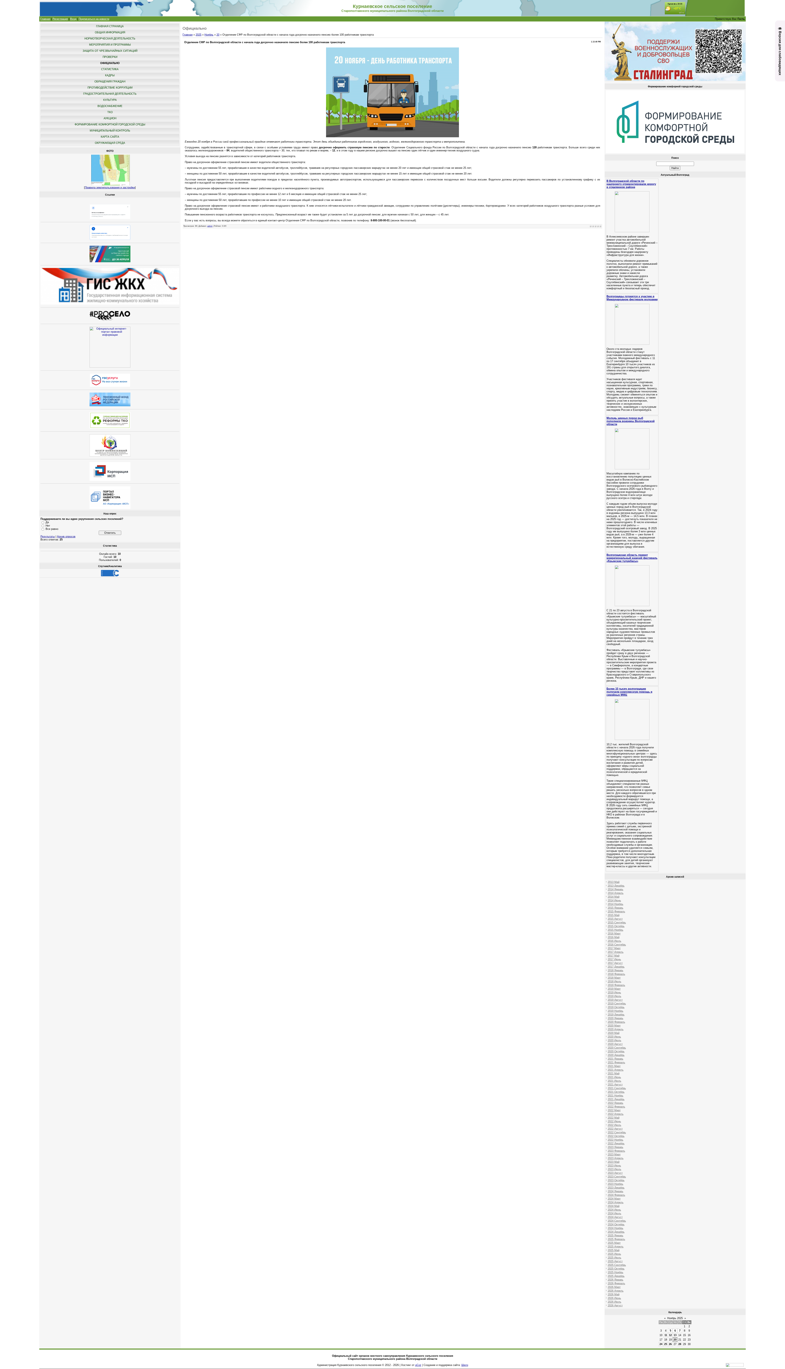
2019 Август (615, 999)
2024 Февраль (616, 1195)
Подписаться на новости (94, 18)
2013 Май (613, 882)
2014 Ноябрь (615, 904)
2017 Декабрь (616, 966)
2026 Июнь (614, 1298)
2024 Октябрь (616, 1224)
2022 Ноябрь (615, 1139)
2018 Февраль (616, 974)
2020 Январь (615, 1018)
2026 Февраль (616, 1283)
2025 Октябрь (616, 1268)
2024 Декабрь (616, 1231)
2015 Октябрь (616, 926)
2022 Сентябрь (617, 1132)
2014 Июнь (614, 900)
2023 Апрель (616, 1158)
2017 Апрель (616, 952)
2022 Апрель (616, 1114)
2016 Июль (614, 940)
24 (660, 1344)
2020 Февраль (616, 1021)
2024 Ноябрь (615, 1228)
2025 (198, 34)
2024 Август (615, 1217)
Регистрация (60, 18)
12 (670, 1335)
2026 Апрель (616, 1290)
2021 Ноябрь (615, 1095)
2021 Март (614, 1066)
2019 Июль (614, 996)
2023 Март (614, 1154)
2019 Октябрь (616, 1007)
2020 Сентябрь (617, 1047)
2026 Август (615, 1305)
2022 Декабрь (616, 1143)
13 (675, 1335)
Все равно (52, 528)
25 (665, 1344)
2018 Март (614, 977)
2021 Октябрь (616, 1091)
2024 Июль (614, 1213)
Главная (45, 18)
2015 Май (613, 915)
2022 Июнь (614, 1121)
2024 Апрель (616, 1202)
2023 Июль (614, 1169)
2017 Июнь (614, 959)
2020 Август (615, 1044)
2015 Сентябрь (617, 922)
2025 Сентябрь (617, 1265)
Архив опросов (66, 536)
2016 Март (614, 933)
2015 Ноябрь (615, 929)
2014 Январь (615, 889)
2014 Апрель (616, 893)
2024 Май (613, 1206)
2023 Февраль (616, 1150)
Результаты (47, 536)
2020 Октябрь (616, 1051)
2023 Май (613, 1161)
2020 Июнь (614, 1036)
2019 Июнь (614, 992)
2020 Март (614, 1025)
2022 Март (614, 1110)
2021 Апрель (616, 1069)
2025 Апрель (616, 1246)
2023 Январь (615, 1147)
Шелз (464, 1365)
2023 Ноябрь (615, 1183)
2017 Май (613, 955)
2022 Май (613, 1117)
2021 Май (613, 1073)
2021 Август (615, 1084)
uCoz (418, 1365)
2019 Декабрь (616, 1014)
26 (670, 1344)
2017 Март (614, 948)
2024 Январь (615, 1191)
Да (47, 522)
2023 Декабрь (616, 1187)
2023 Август (615, 1172)
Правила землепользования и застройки (110, 187)
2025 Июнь (614, 1253)
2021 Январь (615, 1058)
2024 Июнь (614, 1209)
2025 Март (614, 1242)
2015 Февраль (616, 911)
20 (217, 34)
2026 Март (614, 1287)
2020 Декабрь (616, 1055)
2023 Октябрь (616, 1180)
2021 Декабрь (616, 1099)
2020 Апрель (616, 1029)
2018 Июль (614, 981)
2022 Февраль (616, 1106)
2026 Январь (615, 1279)
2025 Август (615, 1261)
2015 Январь (615, 907)
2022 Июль (614, 1125)
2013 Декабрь (616, 885)
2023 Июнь (614, 1165)
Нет (48, 525)
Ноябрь (208, 34)
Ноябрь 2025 (675, 1318)
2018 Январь (615, 970)
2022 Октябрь (616, 1136)
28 (679, 1344)
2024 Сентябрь (617, 1220)
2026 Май (613, 1294)
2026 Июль (614, 1301)
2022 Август (615, 1128)
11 (665, 1335)
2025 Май (613, 1250)
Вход (73, 18)
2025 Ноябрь (615, 1272)
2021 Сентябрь (617, 1088)
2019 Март (614, 988)
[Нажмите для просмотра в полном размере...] (392, 136)
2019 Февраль (616, 985)
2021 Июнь (614, 1077)
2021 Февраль (616, 1062)
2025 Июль (614, 1257)
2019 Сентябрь (617, 1003)
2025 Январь (615, 1235)
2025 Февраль (616, 1239)
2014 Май (613, 896)
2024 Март (614, 1198)
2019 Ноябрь (615, 1010)
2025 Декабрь (616, 1276)
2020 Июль (614, 1040)
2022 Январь (615, 1102)
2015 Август (615, 918)
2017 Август (615, 963)
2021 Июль (614, 1080)
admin (209, 226)
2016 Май (613, 937)
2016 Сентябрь (617, 944)
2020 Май (613, 1033)
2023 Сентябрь (617, 1176)
